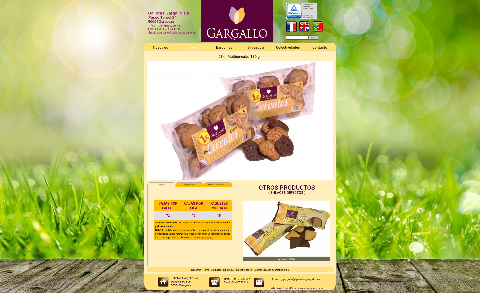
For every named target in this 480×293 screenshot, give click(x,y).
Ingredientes (189, 185)
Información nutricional (217, 185)
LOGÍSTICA (207, 237)
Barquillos (216, 269)
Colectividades (244, 269)
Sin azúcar (228, 269)
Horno (206, 269)
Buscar (313, 37)
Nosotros (196, 269)
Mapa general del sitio (277, 269)
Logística (162, 185)
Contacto (259, 269)
